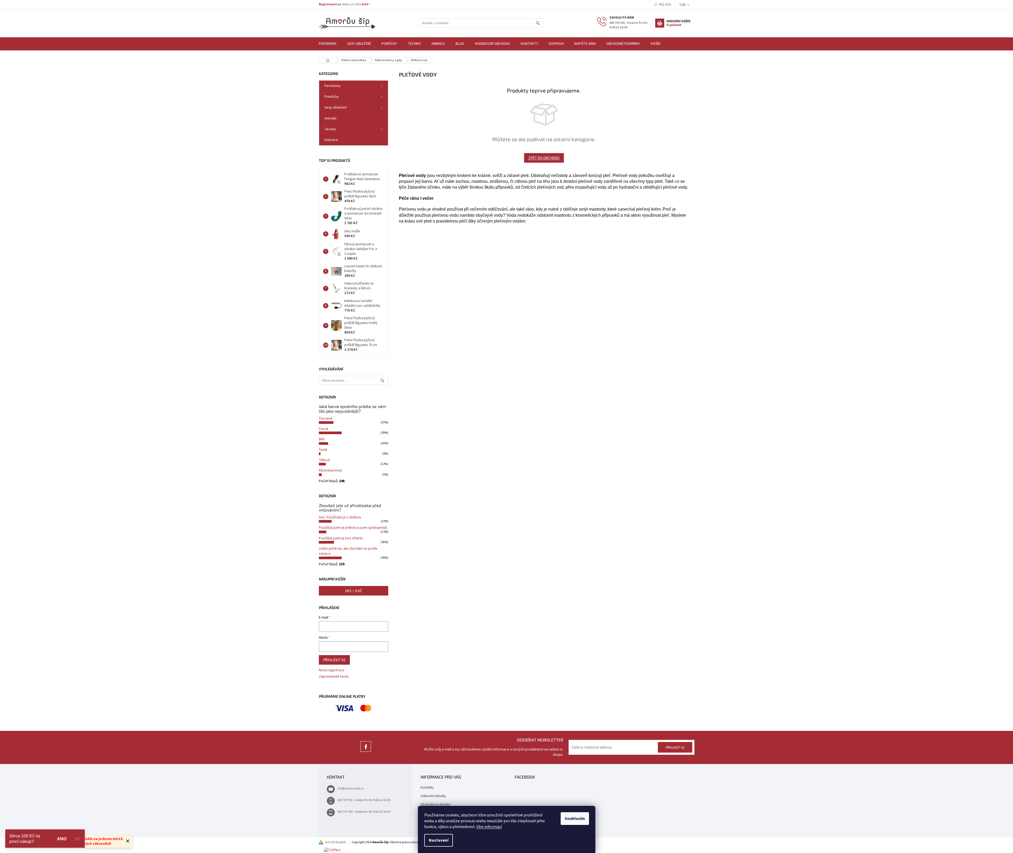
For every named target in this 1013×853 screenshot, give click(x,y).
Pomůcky (331, 96)
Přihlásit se (334, 659)
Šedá (323, 449)
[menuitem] (328, 43)
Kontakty (427, 787)
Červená (325, 418)
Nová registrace (331, 670)
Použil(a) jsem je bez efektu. (341, 538)
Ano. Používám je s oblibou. (340, 517)
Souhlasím (575, 818)
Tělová (324, 460)
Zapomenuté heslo (334, 676)
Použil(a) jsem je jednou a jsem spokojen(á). (353, 527)
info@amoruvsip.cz (350, 788)
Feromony (332, 85)
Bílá (321, 439)
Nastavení (438, 840)
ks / (353, 590)
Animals (330, 118)
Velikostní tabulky (433, 796)
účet (365, 4)
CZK (683, 4)
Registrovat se (330, 4)
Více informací (489, 827)
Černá (323, 429)
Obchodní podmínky (435, 804)
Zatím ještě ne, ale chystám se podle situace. (348, 551)
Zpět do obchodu (544, 158)
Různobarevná (330, 470)
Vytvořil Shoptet (335, 842)
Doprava (331, 140)
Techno (330, 129)
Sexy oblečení (335, 107)
